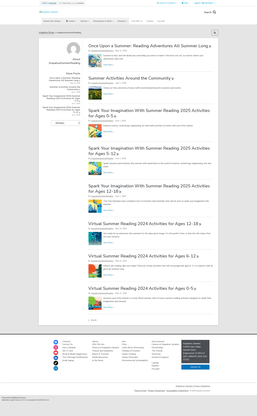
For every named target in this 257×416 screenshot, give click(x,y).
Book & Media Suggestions (74, 354)
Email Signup (68, 360)
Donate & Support (160, 357)
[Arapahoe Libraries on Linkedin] (56, 358)
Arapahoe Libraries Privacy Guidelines (193, 386)
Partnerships (157, 347)
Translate (80, 3)
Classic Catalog (129, 354)
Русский (161, 21)
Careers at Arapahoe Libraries (165, 344)
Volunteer (156, 354)
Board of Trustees (100, 354)
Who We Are (98, 344)
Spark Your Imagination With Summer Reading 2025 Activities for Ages (61, 98)
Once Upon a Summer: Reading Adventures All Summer (64, 79)
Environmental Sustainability (135, 360)
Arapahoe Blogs (46, 32)
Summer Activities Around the (65, 88)
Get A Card (67, 350)
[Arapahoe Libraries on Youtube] (56, 352)
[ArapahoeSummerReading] (73, 54)
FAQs (124, 344)
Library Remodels (130, 357)
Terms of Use (140, 390)
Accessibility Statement (177, 390)
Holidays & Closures (131, 350)
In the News (97, 360)
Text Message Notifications (75, 357)
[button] (167, 3)
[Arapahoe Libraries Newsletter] (56, 368)
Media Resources (100, 357)
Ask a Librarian (69, 347)
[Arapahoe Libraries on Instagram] (56, 347)
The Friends (157, 350)
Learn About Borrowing (133, 347)
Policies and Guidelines (102, 350)
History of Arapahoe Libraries (105, 347)
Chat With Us (137, 21)
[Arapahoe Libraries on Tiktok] (56, 363)
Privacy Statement (156, 390)
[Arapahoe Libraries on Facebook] (56, 342)
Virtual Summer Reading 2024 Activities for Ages (143, 224)
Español (150, 21)
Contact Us (67, 344)
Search (208, 12)
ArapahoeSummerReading (102, 50)
